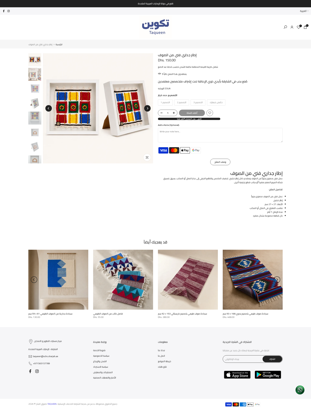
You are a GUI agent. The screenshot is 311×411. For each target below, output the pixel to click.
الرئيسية (59, 44)
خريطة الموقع (164, 361)
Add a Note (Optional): (168, 125)
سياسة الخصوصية (101, 356)
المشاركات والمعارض (103, 372)
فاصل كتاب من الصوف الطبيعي (108, 314)
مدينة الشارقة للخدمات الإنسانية (72, 404)
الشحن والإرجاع (100, 361)
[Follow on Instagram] (8, 11)
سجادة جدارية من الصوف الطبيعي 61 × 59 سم (50, 314)
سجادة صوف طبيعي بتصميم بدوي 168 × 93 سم (245, 314)
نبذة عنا (161, 350)
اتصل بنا (161, 356)
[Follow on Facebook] (3, 11)
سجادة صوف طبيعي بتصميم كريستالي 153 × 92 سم (182, 314)
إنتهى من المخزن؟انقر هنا (189, 119)
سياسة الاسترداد (100, 367)
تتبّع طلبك (162, 367)
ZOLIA (167, 88)
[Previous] (48, 108)
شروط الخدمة (99, 350)
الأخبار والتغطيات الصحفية (104, 378)
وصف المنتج (220, 162)
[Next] (147, 108)
